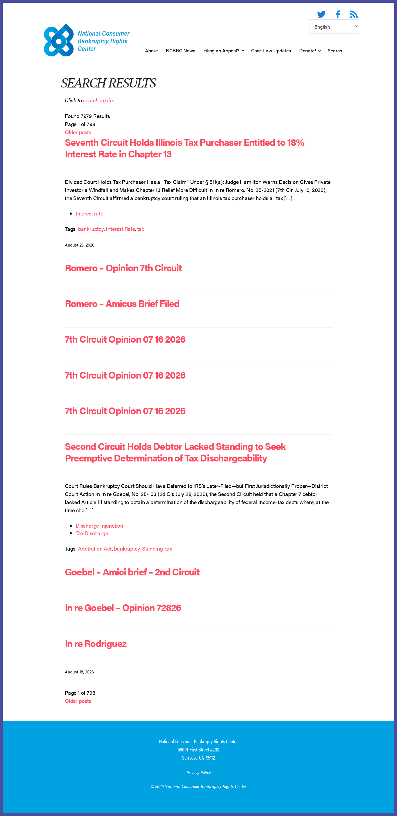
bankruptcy (91, 228)
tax (140, 228)
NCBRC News (180, 50)
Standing (152, 548)
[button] (243, 50)
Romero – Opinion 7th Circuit (123, 267)
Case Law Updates (271, 50)
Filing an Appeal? (221, 50)
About (151, 50)
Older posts (78, 132)
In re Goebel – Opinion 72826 (123, 607)
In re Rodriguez (95, 643)
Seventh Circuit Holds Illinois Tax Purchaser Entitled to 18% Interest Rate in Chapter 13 (184, 147)
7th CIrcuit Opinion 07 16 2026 (125, 339)
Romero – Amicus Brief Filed (122, 303)
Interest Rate (120, 228)
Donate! (307, 50)
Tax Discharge (92, 533)
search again (98, 100)
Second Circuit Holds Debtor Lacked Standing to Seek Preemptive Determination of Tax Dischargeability (175, 451)
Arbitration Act (95, 548)
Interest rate (89, 213)
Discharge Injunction (99, 525)
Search (335, 50)
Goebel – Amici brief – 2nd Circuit (132, 571)
